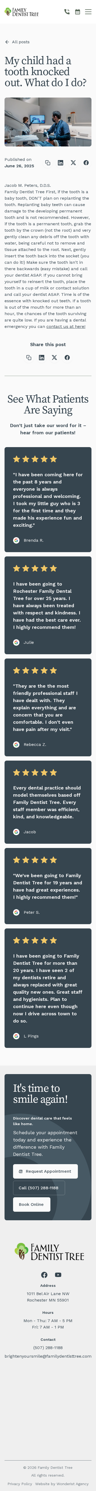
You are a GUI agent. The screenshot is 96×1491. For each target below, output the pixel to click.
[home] (22, 11)
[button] (88, 12)
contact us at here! (65, 326)
